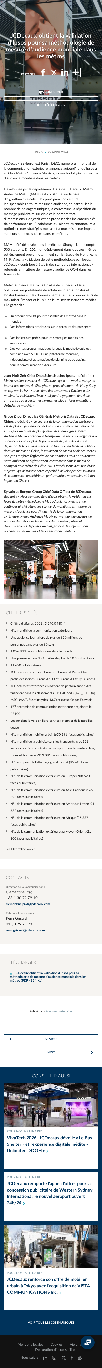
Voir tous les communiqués (51, 1322)
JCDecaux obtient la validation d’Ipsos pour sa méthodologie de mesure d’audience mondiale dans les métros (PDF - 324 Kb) (48, 977)
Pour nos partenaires (59, 1011)
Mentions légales (30, 1344)
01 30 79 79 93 (19, 924)
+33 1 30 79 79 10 (22, 898)
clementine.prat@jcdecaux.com (28, 904)
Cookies (56, 1344)
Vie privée (77, 1344)
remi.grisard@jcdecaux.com (25, 930)
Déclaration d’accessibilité (55, 1350)
